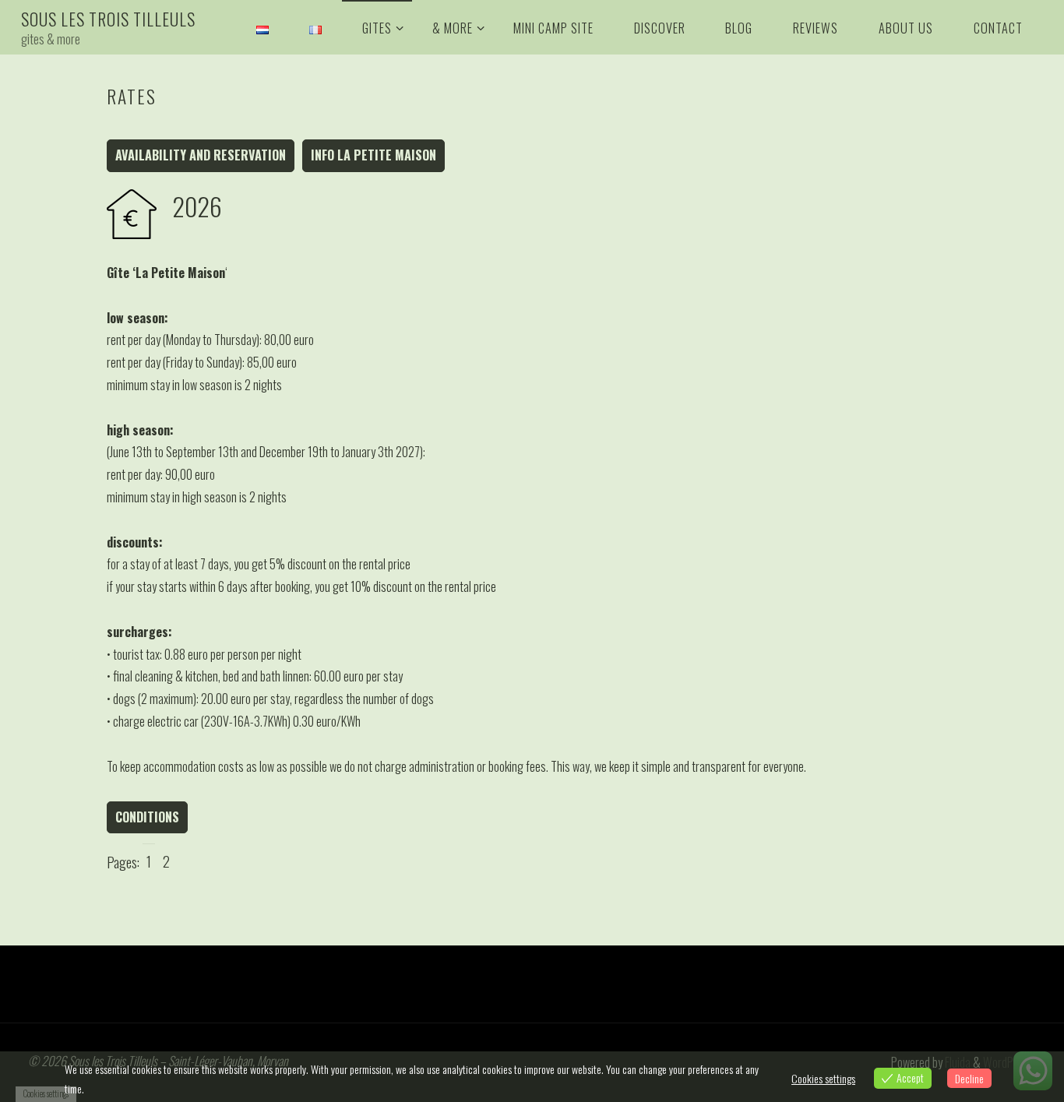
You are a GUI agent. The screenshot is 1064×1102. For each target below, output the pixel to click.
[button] (200, 155)
